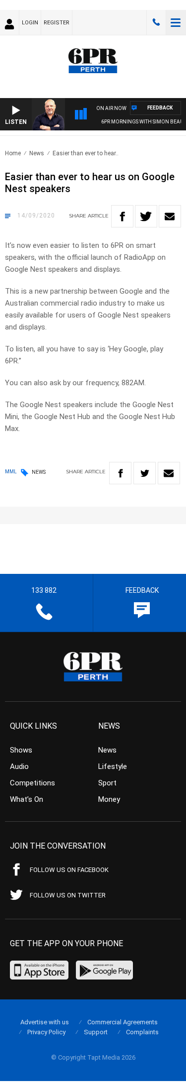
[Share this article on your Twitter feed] (146, 216)
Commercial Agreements (122, 1022)
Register (56, 22)
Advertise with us (44, 1022)
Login (30, 22)
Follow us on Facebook (69, 869)
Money (109, 799)
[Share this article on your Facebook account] (122, 216)
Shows (21, 750)
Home (13, 153)
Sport (107, 782)
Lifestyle (112, 766)
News (36, 153)
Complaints (142, 1032)
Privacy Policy (46, 1032)
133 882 (156, 22)
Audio (19, 766)
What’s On (26, 799)
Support (96, 1032)
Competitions (32, 782)
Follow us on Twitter (68, 895)
